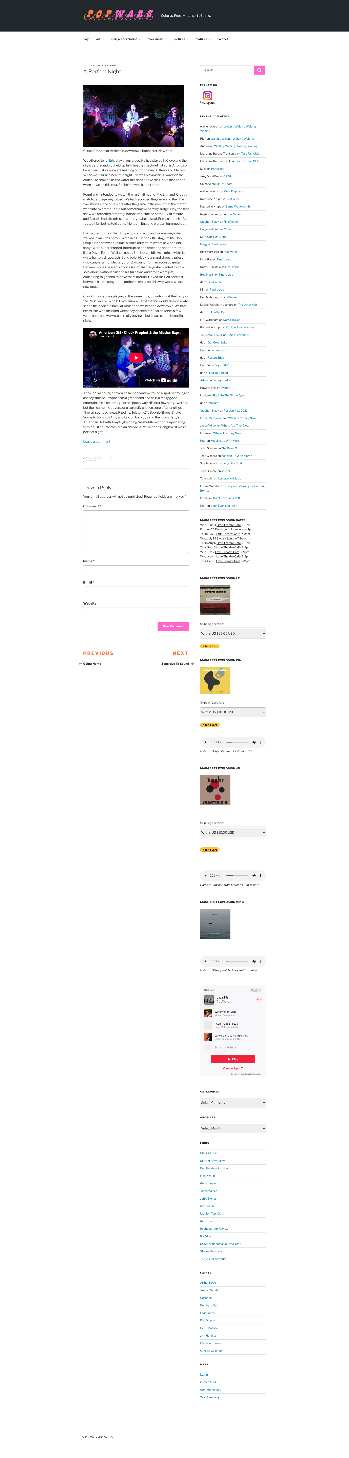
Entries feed (208, 1382)
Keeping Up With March (225, 440)
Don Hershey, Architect (215, 1168)
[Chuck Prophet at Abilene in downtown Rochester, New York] (133, 116)
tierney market (219, 365)
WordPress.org (210, 1397)
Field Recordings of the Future (99, 458)
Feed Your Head (218, 372)
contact (223, 39)
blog (86, 39)
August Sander (209, 1290)
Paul (113, 65)
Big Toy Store (223, 183)
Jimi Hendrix (208, 1335)
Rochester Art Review (214, 1228)
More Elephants (234, 191)
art (98, 39)
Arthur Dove (208, 1282)
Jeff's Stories (208, 1198)
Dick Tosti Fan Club (246, 153)
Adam (204, 380)
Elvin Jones (207, 1313)
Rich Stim (206, 1221)
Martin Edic (207, 1206)
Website (89, 603)
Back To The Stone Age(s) (230, 395)
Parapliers (217, 168)
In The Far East (217, 312)
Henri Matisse (209, 1328)
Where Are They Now (242, 418)
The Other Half (247, 304)
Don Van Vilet (209, 1305)
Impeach (213, 403)
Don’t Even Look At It (226, 498)
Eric (112, 160)
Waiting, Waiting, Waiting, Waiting (232, 138)
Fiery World (207, 1175)
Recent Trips (218, 350)
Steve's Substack (211, 1251)
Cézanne (206, 1297)
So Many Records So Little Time (220, 1243)
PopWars (182, 13)
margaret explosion (124, 39)
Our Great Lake (217, 342)
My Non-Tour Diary (212, 1213)
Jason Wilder (208, 335)
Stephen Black (209, 221)
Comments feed (210, 1389)
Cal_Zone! (206, 229)
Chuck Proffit (92, 460)
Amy (122, 233)
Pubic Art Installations (240, 327)
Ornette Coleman (211, 1350)
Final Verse (233, 199)
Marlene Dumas (210, 1343)
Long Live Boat (232, 463)
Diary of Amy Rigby (212, 1160)
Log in (204, 1374)
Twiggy (225, 387)
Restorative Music (229, 478)
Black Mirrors (209, 1153)
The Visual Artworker (213, 1259)
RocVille (205, 1236)
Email (88, 582)
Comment (92, 506)
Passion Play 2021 (235, 410)
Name (89, 561)
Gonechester (208, 1183)
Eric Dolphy (207, 1320)
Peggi (203, 244)
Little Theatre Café (229, 525)
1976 (227, 176)
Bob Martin (207, 274)
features (201, 39)
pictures (179, 39)
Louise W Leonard (212, 418)
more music (155, 39)
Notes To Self (231, 319)
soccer (225, 471)
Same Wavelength (238, 206)
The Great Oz (230, 448)
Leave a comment (96, 442)
